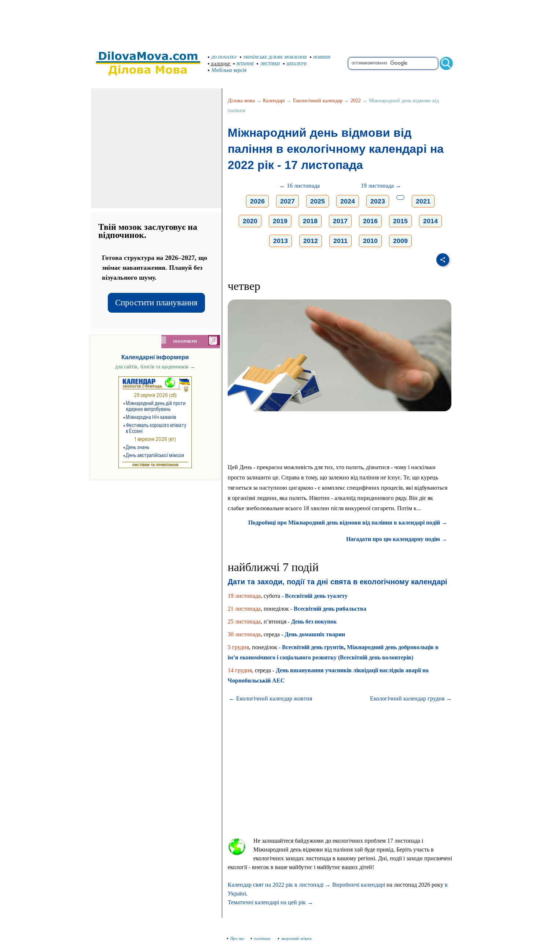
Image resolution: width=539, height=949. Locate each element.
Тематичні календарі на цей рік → (270, 902)
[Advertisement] (269, 22)
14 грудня (240, 670)
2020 (250, 221)
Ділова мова (241, 100)
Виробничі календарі (358, 885)
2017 (340, 221)
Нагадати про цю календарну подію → (396, 539)
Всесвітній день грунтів (313, 647)
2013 (280, 240)
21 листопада (244, 609)
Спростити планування (156, 302)
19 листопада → (381, 186)
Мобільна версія (229, 70)
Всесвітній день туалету (316, 596)
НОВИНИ (321, 57)
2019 (280, 221)
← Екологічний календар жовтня (270, 698)
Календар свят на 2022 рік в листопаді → (279, 885)
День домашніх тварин (315, 634)
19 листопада (244, 596)
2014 (430, 221)
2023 (377, 201)
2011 (340, 240)
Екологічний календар (317, 100)
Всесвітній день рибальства (330, 609)
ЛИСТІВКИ (270, 64)
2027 (287, 201)
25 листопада (244, 621)
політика (263, 938)
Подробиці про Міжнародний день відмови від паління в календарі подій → (347, 522)
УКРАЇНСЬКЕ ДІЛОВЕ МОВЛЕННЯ (275, 57)
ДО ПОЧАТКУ (224, 57)
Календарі (274, 100)
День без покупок (314, 621)
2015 (400, 221)
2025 (317, 201)
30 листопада (244, 634)
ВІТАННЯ (244, 64)
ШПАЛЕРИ (296, 64)
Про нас (237, 938)
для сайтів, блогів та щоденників (155, 366)
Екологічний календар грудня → (411, 698)
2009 (400, 240)
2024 (347, 201)
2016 (370, 221)
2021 (423, 201)
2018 (310, 221)
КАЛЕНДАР (220, 64)
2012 (310, 240)
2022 (356, 100)
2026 (257, 201)
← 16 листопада (299, 186)
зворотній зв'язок (296, 938)
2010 (370, 240)
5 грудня (238, 647)
